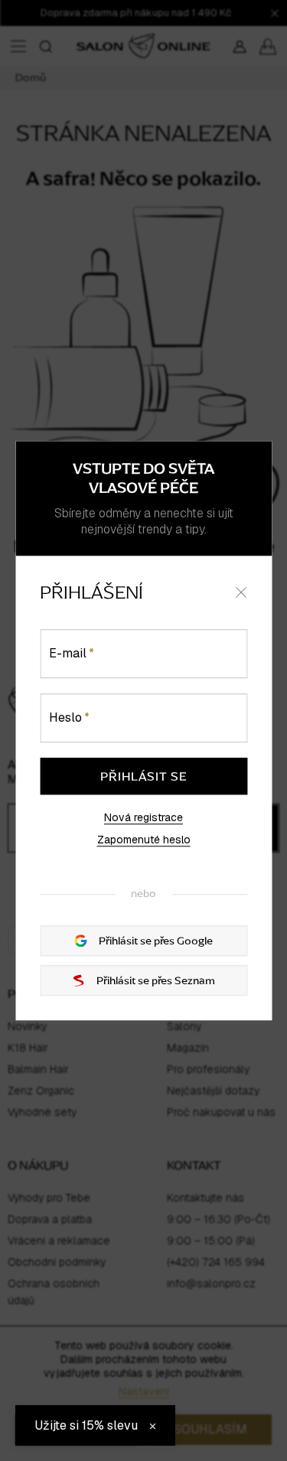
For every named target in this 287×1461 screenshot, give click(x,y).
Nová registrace (143, 817)
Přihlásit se (144, 776)
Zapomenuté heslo (144, 840)
